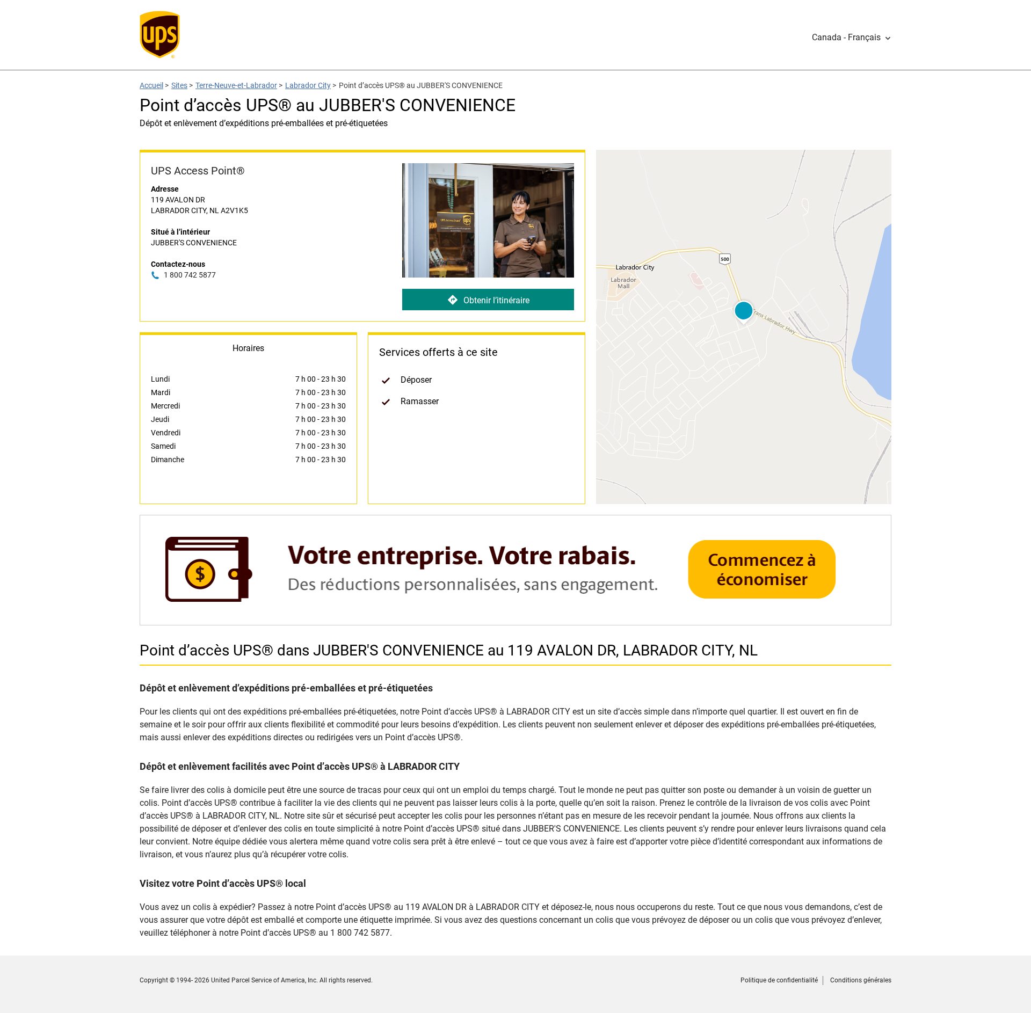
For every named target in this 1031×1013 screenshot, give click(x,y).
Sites (179, 85)
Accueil (151, 85)
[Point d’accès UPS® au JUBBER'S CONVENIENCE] (515, 620)
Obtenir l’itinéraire (496, 300)
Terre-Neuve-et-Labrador (236, 85)
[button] (851, 37)
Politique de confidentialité (779, 980)
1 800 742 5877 (190, 275)
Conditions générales (860, 980)
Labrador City (308, 85)
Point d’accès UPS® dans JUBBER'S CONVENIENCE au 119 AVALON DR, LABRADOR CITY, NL (449, 650)
